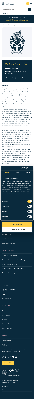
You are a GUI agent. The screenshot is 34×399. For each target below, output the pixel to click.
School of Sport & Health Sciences (13, 268)
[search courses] (29, 9)
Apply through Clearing (17, 20)
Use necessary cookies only (17, 229)
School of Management (9, 264)
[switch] (29, 206)
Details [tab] (17, 172)
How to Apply (6, 234)
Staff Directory (6, 341)
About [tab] (28, 172)
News (4, 294)
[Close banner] (31, 168)
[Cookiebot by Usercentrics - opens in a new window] (21, 168)
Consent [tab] (6, 172)
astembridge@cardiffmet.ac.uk (16, 78)
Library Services (7, 328)
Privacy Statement (6, 389)
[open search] (27, 3)
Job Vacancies (6, 298)
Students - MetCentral (9, 311)
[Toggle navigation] (31, 3)
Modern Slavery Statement (8, 393)
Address (5, 345)
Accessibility (5, 386)
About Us (5, 285)
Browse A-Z (5, 13)
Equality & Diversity (8, 290)
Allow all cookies (17, 224)
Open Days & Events (8, 243)
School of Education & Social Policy (13, 260)
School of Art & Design (9, 256)
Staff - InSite (6, 315)
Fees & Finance (7, 239)
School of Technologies (9, 273)
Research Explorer (8, 324)
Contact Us (8, 363)
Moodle (4, 319)
